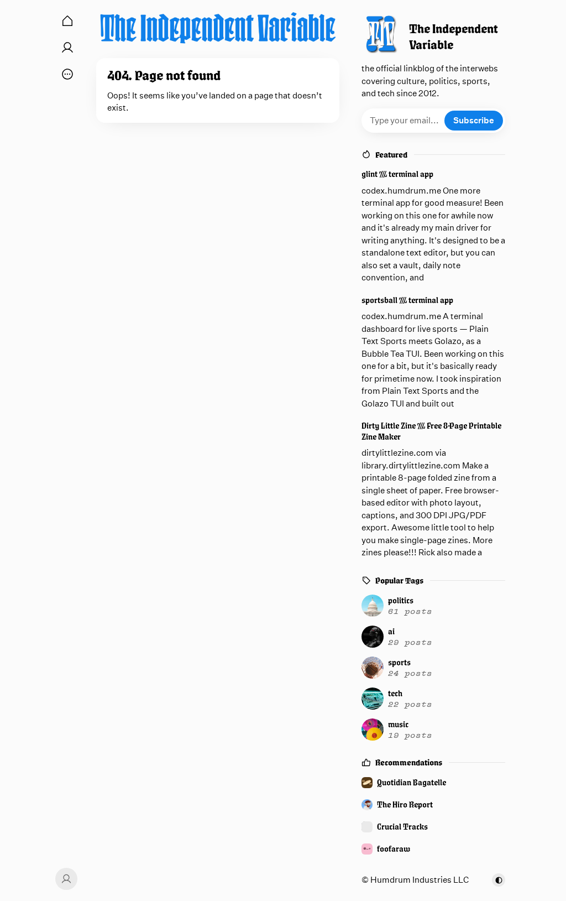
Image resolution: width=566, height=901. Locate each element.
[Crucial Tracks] (433, 827)
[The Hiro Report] (433, 805)
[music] (431, 729)
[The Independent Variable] (217, 27)
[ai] (431, 636)
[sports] (431, 667)
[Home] (67, 21)
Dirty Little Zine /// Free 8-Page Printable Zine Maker (431, 431)
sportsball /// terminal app (407, 300)
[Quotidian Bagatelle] (433, 783)
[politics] (431, 605)
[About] (67, 47)
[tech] (431, 698)
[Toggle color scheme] (498, 880)
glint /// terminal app (397, 174)
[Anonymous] (64, 879)
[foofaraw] (433, 849)
